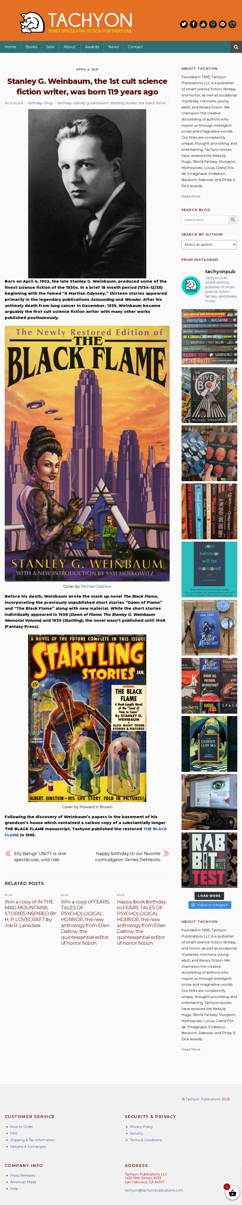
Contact (135, 47)
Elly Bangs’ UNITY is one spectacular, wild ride (40, 856)
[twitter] (184, 24)
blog (48, 103)
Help (14, 1189)
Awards (92, 47)
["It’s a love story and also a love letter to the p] (209, 686)
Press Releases (22, 1175)
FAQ (13, 1133)
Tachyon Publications (203, 1099)
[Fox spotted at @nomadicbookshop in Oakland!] (209, 511)
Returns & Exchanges (28, 1147)
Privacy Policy (141, 1127)
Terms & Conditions (146, 1140)
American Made (23, 1182)
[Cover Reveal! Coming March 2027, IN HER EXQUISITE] (209, 744)
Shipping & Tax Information (32, 1140)
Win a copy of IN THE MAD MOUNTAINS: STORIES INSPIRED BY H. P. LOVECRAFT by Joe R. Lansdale (30, 913)
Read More (191, 196)
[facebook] (193, 24)
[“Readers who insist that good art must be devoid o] (209, 860)
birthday (35, 103)
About (70, 47)
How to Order (21, 1127)
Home (10, 47)
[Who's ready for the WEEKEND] (209, 337)
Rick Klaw (14, 103)
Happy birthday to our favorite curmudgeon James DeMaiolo (127, 856)
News (113, 47)
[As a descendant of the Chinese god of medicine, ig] (209, 628)
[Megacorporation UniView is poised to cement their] (209, 569)
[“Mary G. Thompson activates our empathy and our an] (209, 453)
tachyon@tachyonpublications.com (154, 1190)
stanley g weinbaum (91, 103)
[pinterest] (222, 24)
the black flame (152, 103)
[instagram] (232, 24)
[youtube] (203, 24)
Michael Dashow (96, 586)
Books (31, 47)
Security (136, 1133)
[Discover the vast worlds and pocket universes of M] (209, 395)
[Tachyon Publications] (76, 38)
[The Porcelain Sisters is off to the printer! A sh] (209, 802)
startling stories (123, 103)
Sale (50, 47)
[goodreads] (213, 24)
